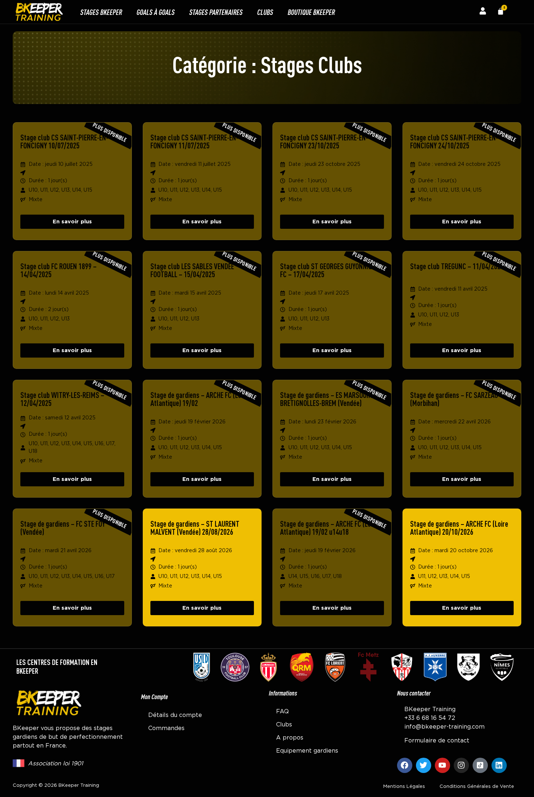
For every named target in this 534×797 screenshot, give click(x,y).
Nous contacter (413, 693)
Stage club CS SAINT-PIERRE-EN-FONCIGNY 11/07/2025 (194, 141)
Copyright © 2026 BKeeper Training (56, 785)
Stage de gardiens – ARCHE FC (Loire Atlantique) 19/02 (199, 398)
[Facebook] (404, 765)
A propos (289, 738)
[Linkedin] (499, 765)
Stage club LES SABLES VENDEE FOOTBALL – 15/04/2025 (192, 270)
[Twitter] (423, 765)
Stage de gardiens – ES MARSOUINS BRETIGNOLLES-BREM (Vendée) (328, 398)
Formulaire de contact (436, 741)
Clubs (265, 12)
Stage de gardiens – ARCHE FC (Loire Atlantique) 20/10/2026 (459, 527)
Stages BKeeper (101, 12)
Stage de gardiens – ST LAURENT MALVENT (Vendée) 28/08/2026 (194, 527)
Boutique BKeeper (311, 12)
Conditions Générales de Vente (477, 786)
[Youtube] (442, 765)
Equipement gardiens (307, 751)
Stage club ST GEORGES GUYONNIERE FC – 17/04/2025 (329, 270)
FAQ (282, 711)
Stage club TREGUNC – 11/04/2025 (457, 266)
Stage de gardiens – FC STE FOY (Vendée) (62, 527)
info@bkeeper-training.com (444, 727)
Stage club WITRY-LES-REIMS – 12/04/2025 (62, 398)
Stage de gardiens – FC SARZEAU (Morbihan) (454, 398)
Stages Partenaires (216, 12)
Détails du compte (175, 715)
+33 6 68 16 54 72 (429, 718)
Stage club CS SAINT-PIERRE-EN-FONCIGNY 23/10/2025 (324, 141)
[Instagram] (461, 765)
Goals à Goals (156, 12)
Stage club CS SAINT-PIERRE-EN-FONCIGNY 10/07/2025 (64, 141)
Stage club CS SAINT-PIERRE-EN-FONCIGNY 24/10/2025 (454, 141)
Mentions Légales (404, 786)
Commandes (166, 728)
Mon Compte (154, 697)
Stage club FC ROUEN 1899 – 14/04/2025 (58, 270)
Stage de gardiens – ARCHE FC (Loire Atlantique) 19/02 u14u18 (329, 527)
